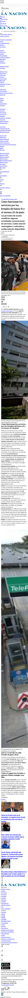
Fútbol (2, 98)
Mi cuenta (4, 26)
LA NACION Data (4, 43)
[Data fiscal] (2, 995)
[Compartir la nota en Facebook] (2, 304)
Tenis (1, 102)
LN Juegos (3, 109)
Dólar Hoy (3, 52)
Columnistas (3, 91)
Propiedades (3, 56)
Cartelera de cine (5, 128)
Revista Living (4, 159)
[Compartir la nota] (2, 300)
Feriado (3, 799)
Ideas (1, 148)
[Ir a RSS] (2, 960)
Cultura (2, 77)
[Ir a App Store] (5, 969)
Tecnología (3, 112)
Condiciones (4, 985)
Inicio (3, 17)
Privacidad (11, 985)
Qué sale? (2, 127)
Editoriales (3, 89)
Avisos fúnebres (4, 139)
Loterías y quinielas (5, 118)
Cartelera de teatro (5, 130)
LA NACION (4, 199)
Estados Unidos (4, 66)
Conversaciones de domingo (8, 144)
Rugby (2, 100)
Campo (2, 54)
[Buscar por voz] (25, 31)
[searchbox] (13, 31)
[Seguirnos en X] (2, 951)
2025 (15, 199)
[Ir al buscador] (2, 10)
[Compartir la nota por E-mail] (6, 304)
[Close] (2, 878)
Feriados (2, 116)
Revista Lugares (4, 157)
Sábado (2, 146)
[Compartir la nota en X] (4, 304)
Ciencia (2, 82)
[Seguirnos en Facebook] (2, 946)
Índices (2, 61)
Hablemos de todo (5, 84)
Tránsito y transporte (6, 40)
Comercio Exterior (5, 57)
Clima (1, 41)
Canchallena (3, 104)
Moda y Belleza (4, 121)
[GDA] (5, 990)
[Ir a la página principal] (14, 14)
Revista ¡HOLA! (4, 155)
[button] (14, 112)
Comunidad (3, 79)
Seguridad (3, 73)
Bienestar (2, 80)
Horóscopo (3, 114)
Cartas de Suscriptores (6, 93)
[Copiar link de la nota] (2, 302)
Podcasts (2, 120)
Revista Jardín (4, 162)
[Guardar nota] (2, 297)
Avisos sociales (4, 141)
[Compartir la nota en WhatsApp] (4, 300)
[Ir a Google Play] (5, 965)
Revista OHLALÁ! (4, 153)
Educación (3, 75)
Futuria (2, 50)
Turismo (2, 111)
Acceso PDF (3, 136)
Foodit (3, 21)
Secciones (4, 19)
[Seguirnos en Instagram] (2, 956)
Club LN (4, 23)
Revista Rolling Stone (6, 160)
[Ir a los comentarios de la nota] (4, 297)
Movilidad (3, 59)
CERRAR (2, 1)
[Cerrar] (25, 28)
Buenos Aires (3, 72)
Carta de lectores (5, 143)
